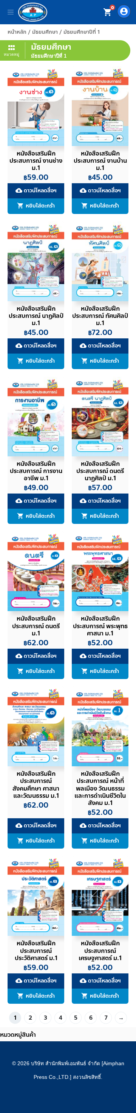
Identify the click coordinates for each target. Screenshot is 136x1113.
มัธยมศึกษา (45, 32)
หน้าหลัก (17, 32)
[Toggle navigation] (10, 12)
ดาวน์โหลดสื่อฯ (36, 191)
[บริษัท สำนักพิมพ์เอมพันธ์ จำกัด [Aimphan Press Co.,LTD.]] (32, 12)
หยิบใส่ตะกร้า (40, 206)
